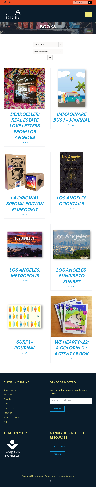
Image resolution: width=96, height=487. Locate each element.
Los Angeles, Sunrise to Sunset (71, 276)
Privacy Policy (50, 476)
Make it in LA (59, 446)
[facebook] (5, 2)
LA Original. (39, 476)
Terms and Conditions (66, 476)
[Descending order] (60, 44)
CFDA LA (57, 454)
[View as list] (50, 57)
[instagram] (10, 2)
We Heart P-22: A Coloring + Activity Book (71, 348)
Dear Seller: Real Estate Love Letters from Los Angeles (24, 126)
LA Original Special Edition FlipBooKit (24, 204)
